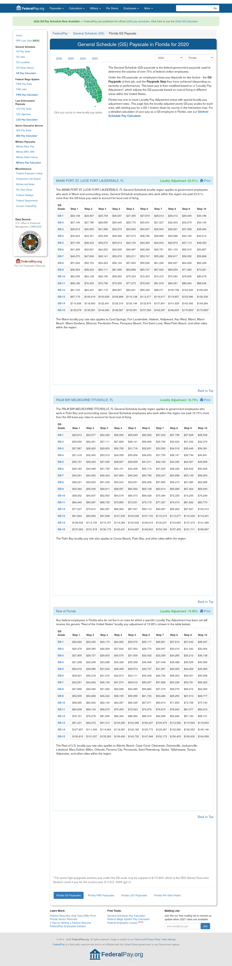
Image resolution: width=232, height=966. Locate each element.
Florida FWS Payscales (101, 895)
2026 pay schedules (138, 21)
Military (94, 8)
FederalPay (60, 33)
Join (205, 926)
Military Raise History (27, 157)
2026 (59, 58)
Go (215, 8)
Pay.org (33, 8)
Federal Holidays (24, 195)
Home (19, 35)
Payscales (56, 8)
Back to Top (205, 390)
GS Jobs (20, 56)
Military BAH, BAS (25, 151)
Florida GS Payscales (68, 895)
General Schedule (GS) (88, 33)
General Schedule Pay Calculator (126, 915)
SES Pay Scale (23, 130)
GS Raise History (25, 67)
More (147, 8)
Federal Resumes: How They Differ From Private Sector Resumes (73, 917)
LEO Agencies (23, 114)
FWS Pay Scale (24, 83)
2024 (83, 58)
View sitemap (169, 939)
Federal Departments (27, 200)
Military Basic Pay (25, 146)
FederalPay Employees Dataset (68, 926)
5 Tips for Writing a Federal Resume (70, 922)
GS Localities (23, 62)
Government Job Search (28, 178)
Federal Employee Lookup (29, 173)
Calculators (76, 8)
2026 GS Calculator (186, 21)
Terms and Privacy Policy (147, 939)
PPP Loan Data (27, 40)
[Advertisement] (133, 148)
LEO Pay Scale (24, 108)
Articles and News (25, 184)
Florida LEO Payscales (134, 895)
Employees (130, 8)
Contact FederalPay (26, 206)
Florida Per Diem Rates (167, 895)
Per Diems (112, 8)
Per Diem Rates (24, 189)
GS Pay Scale (23, 51)
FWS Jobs (21, 89)
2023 (95, 58)
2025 (71, 58)
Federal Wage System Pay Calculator (128, 919)
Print (206, 180)
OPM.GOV (36, 226)
